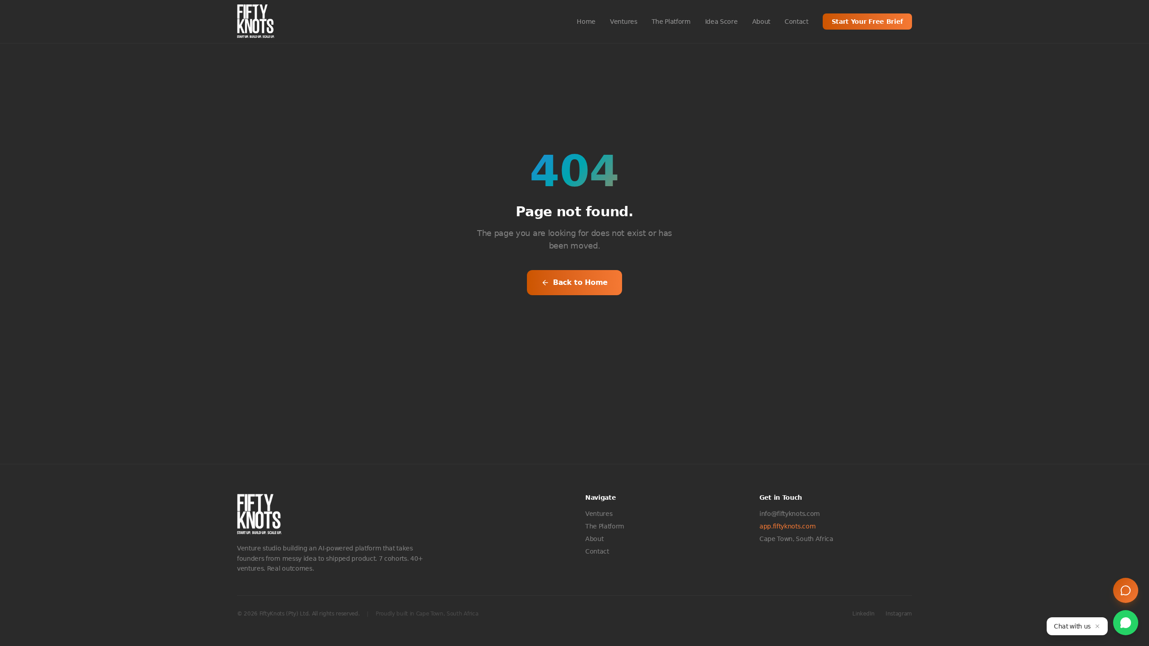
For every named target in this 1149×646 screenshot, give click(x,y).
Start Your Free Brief (867, 21)
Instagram (899, 614)
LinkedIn (863, 614)
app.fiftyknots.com (787, 526)
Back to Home (580, 282)
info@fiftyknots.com (789, 513)
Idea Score (721, 21)
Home (586, 21)
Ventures (623, 21)
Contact (796, 21)
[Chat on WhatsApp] (1125, 622)
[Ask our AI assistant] (1125, 590)
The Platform (671, 21)
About (761, 21)
